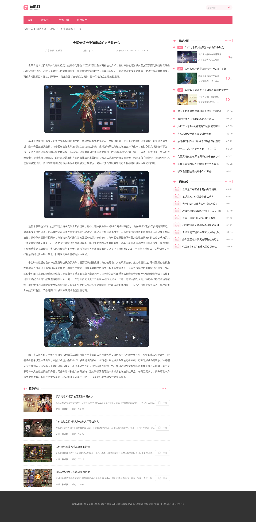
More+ (165, 388)
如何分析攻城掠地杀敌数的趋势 (73, 446)
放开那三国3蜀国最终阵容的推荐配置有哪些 (201, 141)
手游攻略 (68, 28)
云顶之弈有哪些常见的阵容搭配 (199, 189)
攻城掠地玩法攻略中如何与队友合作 (201, 210)
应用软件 (82, 19)
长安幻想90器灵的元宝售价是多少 (74, 396)
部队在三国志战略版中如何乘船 (194, 171)
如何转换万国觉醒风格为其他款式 (195, 118)
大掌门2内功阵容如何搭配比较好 (200, 203)
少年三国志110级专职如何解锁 (199, 217)
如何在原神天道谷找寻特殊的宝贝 (200, 225)
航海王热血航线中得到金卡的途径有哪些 (199, 111)
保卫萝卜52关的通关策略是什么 (199, 246)
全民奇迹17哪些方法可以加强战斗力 (202, 232)
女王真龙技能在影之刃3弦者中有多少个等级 (201, 156)
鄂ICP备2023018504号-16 (169, 503)
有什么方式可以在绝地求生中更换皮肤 (198, 163)
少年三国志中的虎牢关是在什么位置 (196, 148)
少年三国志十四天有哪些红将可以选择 (203, 239)
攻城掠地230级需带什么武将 (198, 196)
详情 (165, 402)
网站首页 (41, 28)
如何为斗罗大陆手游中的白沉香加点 (204, 47)
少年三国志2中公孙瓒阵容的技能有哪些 (198, 126)
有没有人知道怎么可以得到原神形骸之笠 (207, 89)
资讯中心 (46, 19)
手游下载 (64, 19)
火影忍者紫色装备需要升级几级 (194, 133)
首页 (30, 19)
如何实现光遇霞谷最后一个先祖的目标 (205, 68)
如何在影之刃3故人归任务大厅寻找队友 (77, 421)
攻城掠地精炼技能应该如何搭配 (73, 471)
